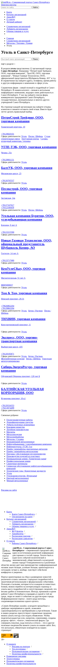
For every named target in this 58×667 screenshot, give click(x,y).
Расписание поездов (21, 536)
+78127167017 (7, 205)
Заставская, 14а (8, 198)
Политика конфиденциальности (26, 654)
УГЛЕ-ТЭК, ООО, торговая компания (29, 147)
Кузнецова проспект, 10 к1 (13, 398)
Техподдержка (13, 659)
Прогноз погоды (8, 5)
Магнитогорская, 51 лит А (13, 278)
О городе (10, 19)
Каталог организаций (16, 14)
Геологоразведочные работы (19, 420)
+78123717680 (7, 260)
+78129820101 (7, 134)
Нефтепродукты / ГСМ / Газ (19, 446)
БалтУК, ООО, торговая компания (26, 168)
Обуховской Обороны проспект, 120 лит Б (20, 376)
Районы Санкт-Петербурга (24, 543)
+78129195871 (7, 354)
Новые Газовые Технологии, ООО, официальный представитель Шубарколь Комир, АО (26, 244)
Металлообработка (15, 437)
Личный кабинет (14, 22)
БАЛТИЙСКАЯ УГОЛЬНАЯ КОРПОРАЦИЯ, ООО (22, 390)
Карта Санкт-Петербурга (23, 514)
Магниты (10, 432)
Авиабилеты (17, 533)
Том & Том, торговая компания (24, 293)
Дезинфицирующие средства (19, 422)
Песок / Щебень (35, 136)
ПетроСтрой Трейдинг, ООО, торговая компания (22, 119)
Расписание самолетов (22, 538)
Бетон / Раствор (35, 311)
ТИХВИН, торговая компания (23, 319)
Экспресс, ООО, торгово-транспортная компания (19, 339)
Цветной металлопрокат (17, 478)
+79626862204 (7, 306)
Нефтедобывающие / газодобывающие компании (29, 444)
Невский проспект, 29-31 (12, 299)
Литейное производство (17, 429)
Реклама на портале (21, 646)
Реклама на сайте (9, 490)
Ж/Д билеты (17, 531)
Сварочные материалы (16, 463)
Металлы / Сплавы (15, 439)
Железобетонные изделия (12, 359)
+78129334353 (7, 405)
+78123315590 (7, 232)
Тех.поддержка (19, 649)
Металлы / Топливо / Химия (19, 43)
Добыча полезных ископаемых (20, 425)
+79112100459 (7, 207)
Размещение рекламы (16, 656)
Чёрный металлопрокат (17, 480)
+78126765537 (7, 180)
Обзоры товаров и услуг (17, 31)
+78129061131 (7, 160)
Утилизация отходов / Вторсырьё (21, 476)
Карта (9, 12)
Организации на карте (22, 516)
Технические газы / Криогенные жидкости (26, 471)
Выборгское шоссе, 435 (12, 347)
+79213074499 (7, 408)
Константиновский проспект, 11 (16, 324)
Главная (10, 38)
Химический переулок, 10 (13, 127)
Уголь (24, 136)
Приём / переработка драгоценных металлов (26, 449)
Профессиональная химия (18, 461)
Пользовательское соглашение (26, 651)
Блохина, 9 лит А (9, 225)
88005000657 (7, 285)
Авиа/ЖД (10, 17)
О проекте (11, 644)
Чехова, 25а (6, 153)
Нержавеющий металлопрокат (20, 442)
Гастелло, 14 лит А (9, 253)
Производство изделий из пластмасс (23, 456)
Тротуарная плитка (30, 139)
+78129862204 (7, 308)
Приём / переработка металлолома (22, 451)
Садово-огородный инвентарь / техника (24, 140)
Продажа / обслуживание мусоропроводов (26, 454)
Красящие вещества (15, 427)
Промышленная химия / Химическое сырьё (26, 459)
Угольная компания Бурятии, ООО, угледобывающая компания (27, 217)
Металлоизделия (14, 434)
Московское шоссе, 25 (11, 173)
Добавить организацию (17, 29)
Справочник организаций (18, 26)
